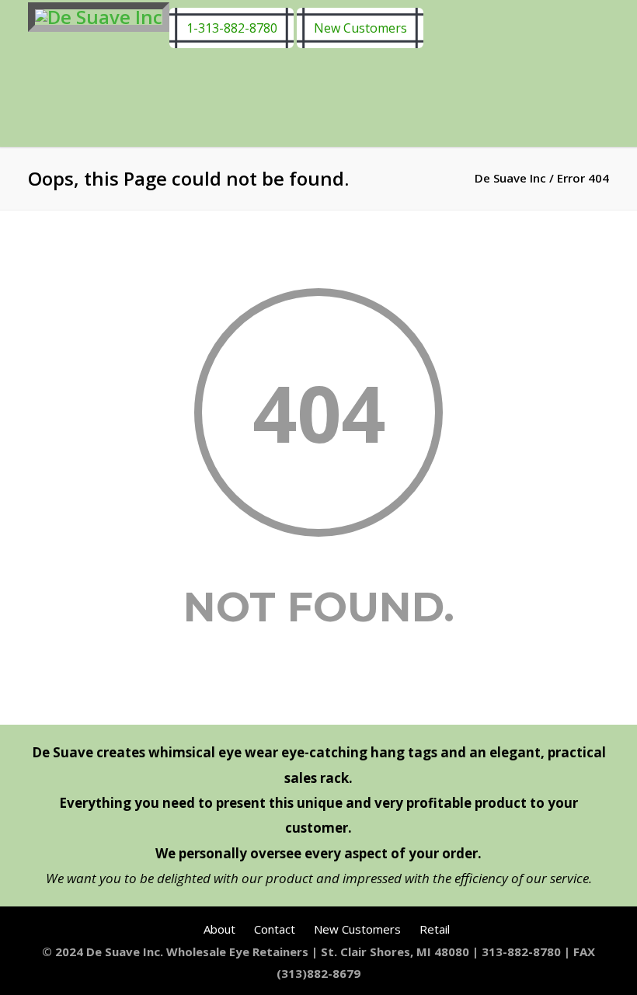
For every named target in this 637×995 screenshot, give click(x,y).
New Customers (360, 28)
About (219, 929)
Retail (434, 929)
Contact (274, 929)
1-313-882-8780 (231, 28)
